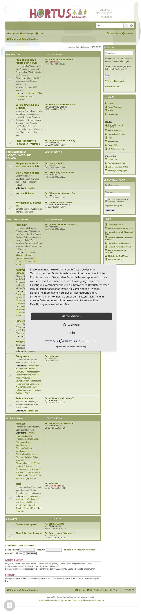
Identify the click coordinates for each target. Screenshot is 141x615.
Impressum (60, 346)
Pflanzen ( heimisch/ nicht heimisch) (27, 458)
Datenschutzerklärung (76, 346)
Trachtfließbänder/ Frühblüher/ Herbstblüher (27, 437)
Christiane (54, 526)
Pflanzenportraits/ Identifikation (23, 443)
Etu (6, 581)
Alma (51, 165)
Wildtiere (31, 502)
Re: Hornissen (52, 483)
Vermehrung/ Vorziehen (28, 384)
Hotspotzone (23, 341)
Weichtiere (31, 499)
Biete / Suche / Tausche (29, 533)
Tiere (18, 483)
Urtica (51, 175)
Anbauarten (34, 366)
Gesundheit (30, 261)
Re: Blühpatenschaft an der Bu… (61, 193)
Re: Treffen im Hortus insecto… (60, 202)
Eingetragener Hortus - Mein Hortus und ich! (28, 165)
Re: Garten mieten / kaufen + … (60, 533)
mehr (71, 333)
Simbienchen (55, 486)
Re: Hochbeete (52, 356)
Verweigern (71, 324)
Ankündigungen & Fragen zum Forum (26, 61)
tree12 (52, 195)
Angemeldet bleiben (14, 553)
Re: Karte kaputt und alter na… (60, 59)
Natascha (53, 143)
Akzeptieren (71, 316)
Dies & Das (11, 519)
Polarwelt (53, 62)
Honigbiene (34, 496)
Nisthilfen (31, 508)
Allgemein (21, 224)
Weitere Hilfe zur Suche (115, 81)
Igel (39, 508)
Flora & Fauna (14, 418)
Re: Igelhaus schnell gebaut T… (60, 398)
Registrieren (27, 546)
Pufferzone (22, 321)
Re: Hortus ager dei (54, 163)
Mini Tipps (33, 411)
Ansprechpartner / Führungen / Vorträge (28, 142)
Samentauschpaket (26, 524)
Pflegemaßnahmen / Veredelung (24, 449)
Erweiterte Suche (112, 86)
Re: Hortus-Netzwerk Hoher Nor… (61, 105)
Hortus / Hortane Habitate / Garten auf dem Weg (18, 155)
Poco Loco (54, 400)
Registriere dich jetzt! (113, 206)
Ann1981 (53, 535)
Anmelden (11, 546)
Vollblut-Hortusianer (58, 205)
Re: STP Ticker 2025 (54, 524)
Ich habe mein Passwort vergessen (79, 550)
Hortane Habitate (25, 193)
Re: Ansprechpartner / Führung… (61, 140)
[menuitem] (13, 33)
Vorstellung (13, 54)
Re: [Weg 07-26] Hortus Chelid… (60, 172)
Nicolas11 (53, 227)
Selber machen (24, 398)
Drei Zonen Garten (17, 219)
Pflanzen (21, 423)
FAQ (40, 93)
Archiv (31, 93)
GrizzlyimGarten (56, 107)
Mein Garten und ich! (27, 172)
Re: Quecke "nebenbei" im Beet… (61, 224)
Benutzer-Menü (116, 180)
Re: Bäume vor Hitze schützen (59, 423)
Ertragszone (22, 356)
